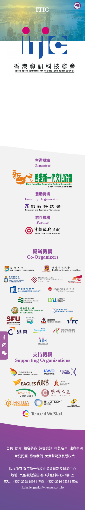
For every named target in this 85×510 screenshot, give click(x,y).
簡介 (18, 448)
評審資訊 (45, 448)
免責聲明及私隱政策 (60, 456)
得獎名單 (60, 448)
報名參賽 (30, 448)
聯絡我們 (36, 456)
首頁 (9, 448)
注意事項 (76, 448)
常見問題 (21, 456)
